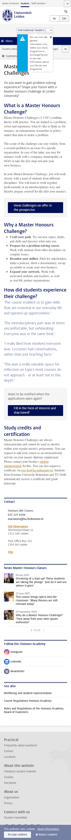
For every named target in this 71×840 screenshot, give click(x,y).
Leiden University (10, 3)
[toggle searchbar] (66, 11)
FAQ (10, 552)
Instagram (13, 653)
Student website (10, 48)
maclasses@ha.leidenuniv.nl (25, 519)
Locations (10, 757)
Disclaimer (10, 783)
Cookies (8, 777)
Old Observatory (18, 526)
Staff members (38, 3)
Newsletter (14, 672)
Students (25, 3)
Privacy (8, 803)
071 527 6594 (16, 515)
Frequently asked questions (20, 745)
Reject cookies (48, 834)
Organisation (11, 797)
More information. (48, 829)
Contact (8, 751)
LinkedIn (12, 662)
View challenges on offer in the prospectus (33, 207)
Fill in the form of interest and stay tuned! (35, 410)
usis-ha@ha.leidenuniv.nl (37, 470)
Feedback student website (20, 771)
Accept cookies (17, 834)
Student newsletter (15, 817)
